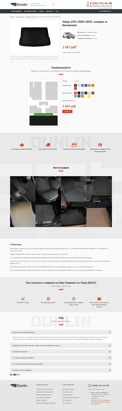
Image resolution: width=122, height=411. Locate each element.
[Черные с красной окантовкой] (48, 214)
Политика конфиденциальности (70, 397)
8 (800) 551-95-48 (100, 385)
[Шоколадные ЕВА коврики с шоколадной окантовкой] (99, 214)
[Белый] (86, 96)
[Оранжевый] (93, 85)
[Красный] (75, 88)
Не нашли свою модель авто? (44, 389)
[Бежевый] (79, 85)
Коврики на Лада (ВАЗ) (31, 17)
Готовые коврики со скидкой (44, 394)
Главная (12, 17)
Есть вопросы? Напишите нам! (44, 392)
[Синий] (83, 85)
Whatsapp (101, 402)
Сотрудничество (66, 400)
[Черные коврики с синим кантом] (48, 189)
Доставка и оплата (30, 11)
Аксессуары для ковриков (43, 397)
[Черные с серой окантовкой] (99, 189)
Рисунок (64, 81)
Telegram (107, 402)
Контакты (49, 11)
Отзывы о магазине (41, 400)
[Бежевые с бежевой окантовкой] (23, 214)
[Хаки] (86, 93)
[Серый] (90, 85)
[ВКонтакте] (11, 374)
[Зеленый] (79, 96)
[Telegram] (19, 374)
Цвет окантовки (67, 93)
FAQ (57, 11)
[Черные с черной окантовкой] (73, 214)
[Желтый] (89, 96)
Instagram (97, 404)
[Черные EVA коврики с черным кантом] (23, 189)
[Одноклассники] (13, 374)
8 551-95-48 (101, 3)
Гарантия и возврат (67, 394)
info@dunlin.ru (106, 400)
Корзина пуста (106, 11)
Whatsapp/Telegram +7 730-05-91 (99, 6)
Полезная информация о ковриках (45, 403)
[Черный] (76, 85)
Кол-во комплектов (68, 100)
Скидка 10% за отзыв (68, 389)
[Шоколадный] (86, 85)
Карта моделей (16, 11)
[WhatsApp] (17, 374)
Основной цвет (66, 85)
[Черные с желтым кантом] (73, 189)
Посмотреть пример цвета (43, 115)
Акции (41, 11)
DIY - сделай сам (66, 403)
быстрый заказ (86, 71)
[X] (15, 374)
